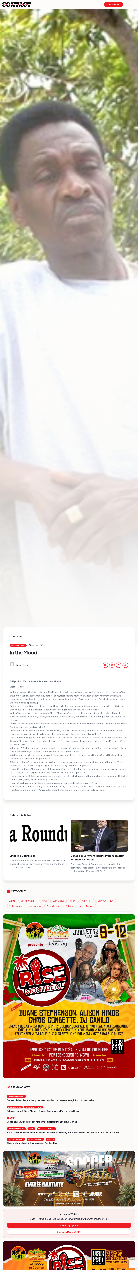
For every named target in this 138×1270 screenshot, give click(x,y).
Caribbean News (16, 906)
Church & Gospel (28, 901)
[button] (105, 665)
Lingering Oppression (22, 855)
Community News (105, 901)
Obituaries (87, 901)
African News (35, 906)
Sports (73, 901)
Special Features (87, 906)
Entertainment (53, 906)
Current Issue (58, 901)
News (44, 901)
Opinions (69, 906)
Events (12, 901)
